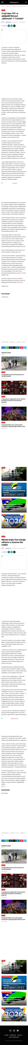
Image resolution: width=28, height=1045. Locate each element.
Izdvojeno (12, 342)
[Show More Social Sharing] (17, 26)
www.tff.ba (19, 282)
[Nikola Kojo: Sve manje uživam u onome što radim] (14, 562)
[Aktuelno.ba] (14, 2)
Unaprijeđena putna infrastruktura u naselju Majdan (12, 375)
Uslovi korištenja (14, 1037)
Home (2, 6)
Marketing (13, 1035)
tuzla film (22, 833)
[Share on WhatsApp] (11, 26)
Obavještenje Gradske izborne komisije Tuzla (14, 523)
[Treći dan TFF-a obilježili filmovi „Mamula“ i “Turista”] (14, 36)
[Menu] (2, 2)
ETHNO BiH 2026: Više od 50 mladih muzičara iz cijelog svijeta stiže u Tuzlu (13, 425)
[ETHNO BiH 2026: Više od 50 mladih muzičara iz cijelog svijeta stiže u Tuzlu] (14, 414)
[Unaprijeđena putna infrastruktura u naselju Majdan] (14, 363)
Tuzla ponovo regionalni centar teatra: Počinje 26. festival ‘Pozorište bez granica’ (13, 400)
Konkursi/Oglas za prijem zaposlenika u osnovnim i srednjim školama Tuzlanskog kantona (14, 489)
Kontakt (19, 1035)
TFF (17, 833)
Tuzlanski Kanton (6, 483)
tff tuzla (18, 342)
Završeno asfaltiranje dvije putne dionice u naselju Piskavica (13, 475)
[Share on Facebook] (9, 26)
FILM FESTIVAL (5, 342)
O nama (7, 1035)
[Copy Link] (14, 26)
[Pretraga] (26, 2)
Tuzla (3, 10)
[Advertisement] (14, 80)
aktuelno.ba (8, 22)
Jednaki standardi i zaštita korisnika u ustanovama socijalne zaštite (13, 506)
